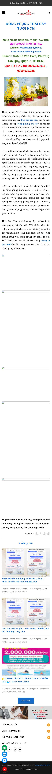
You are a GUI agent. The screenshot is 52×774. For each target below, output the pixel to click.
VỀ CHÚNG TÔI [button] (9, 724)
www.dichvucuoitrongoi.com (26, 51)
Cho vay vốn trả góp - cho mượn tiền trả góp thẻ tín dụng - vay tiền (25, 630)
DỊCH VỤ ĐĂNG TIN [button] (11, 730)
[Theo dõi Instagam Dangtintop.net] (15, 749)
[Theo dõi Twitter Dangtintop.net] (9, 749)
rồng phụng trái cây (28, 123)
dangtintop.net (31, 769)
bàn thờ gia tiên (29, 120)
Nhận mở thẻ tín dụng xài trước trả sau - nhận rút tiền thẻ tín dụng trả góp (23, 580)
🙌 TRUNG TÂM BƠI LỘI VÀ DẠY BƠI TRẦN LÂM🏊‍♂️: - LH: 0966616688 (25, 680)
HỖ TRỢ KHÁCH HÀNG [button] (13, 737)
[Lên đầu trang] (45, 768)
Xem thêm (26, 701)
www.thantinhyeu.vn (30, 48)
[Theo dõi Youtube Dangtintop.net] (20, 749)
